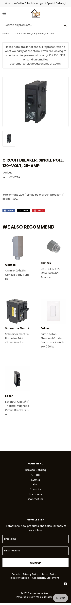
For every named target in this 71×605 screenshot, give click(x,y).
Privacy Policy (31, 574)
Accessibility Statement (45, 577)
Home (5, 33)
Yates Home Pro (39, 593)
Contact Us (35, 499)
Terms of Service (19, 577)
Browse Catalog (35, 470)
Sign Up (35, 563)
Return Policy (49, 574)
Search (16, 574)
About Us (35, 489)
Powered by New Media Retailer (34, 597)
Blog (35, 484)
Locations (35, 494)
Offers (35, 475)
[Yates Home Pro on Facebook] (65, 584)
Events (35, 480)
